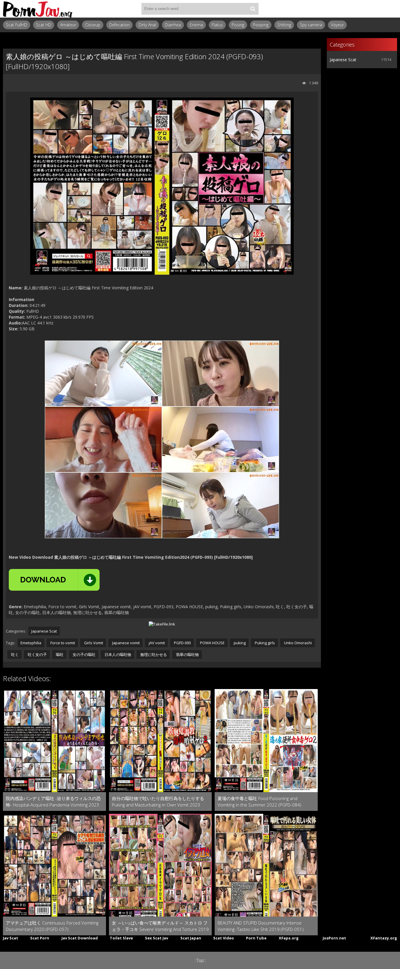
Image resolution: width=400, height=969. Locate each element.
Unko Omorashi (297, 642)
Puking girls (264, 642)
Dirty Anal (147, 25)
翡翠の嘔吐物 (187, 654)
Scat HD (43, 25)
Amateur (68, 25)
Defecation (119, 25)
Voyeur (337, 25)
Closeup (92, 25)
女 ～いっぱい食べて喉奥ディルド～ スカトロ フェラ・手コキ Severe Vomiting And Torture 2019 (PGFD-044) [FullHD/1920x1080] (160, 926)
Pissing (238, 25)
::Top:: (200, 960)
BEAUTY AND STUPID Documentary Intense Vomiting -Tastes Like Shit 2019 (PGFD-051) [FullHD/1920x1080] (261, 926)
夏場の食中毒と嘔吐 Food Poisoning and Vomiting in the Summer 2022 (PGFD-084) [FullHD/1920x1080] (259, 801)
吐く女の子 (37, 654)
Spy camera (311, 25)
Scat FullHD (16, 25)
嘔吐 (59, 654)
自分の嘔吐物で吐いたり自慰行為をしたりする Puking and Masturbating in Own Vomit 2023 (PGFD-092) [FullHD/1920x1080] (158, 801)
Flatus (217, 25)
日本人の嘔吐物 (117, 654)
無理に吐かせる (153, 654)
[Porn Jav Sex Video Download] (38, 9)
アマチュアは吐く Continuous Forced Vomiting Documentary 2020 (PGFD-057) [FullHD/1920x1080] (52, 926)
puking (239, 642)
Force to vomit (62, 642)
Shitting (284, 25)
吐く (14, 654)
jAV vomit (156, 642)
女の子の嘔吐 (83, 654)
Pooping (261, 25)
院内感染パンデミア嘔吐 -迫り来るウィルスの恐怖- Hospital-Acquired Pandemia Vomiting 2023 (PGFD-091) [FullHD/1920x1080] (53, 801)
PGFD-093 (182, 642)
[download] (54, 580)
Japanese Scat (44, 631)
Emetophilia (30, 642)
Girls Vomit (93, 642)
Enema (196, 25)
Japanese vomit (125, 642)
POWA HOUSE (212, 642)
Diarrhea (173, 25)
